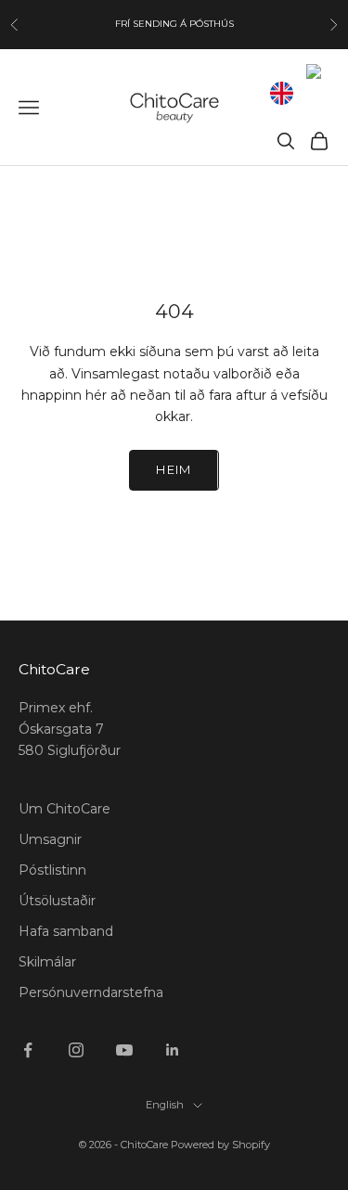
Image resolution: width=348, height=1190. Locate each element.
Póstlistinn (52, 870)
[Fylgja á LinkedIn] (172, 1050)
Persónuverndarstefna (91, 992)
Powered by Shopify (220, 1144)
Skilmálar (47, 961)
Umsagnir (50, 839)
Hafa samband (66, 931)
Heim (173, 469)
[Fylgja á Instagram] (76, 1050)
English (165, 1104)
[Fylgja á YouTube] (124, 1050)
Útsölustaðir (57, 900)
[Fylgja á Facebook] (28, 1050)
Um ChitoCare (64, 808)
